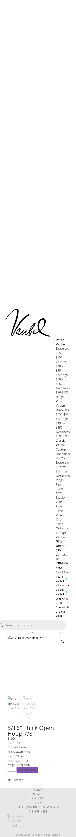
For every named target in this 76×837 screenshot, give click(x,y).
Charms (61, 467)
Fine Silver (59, 486)
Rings (60, 397)
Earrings (62, 471)
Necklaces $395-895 (63, 434)
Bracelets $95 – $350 (62, 352)
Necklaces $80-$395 (63, 390)
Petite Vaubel (60, 342)
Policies (38, 798)
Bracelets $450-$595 (63, 412)
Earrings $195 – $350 (62, 423)
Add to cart (27, 770)
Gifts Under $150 (60, 545)
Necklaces (63, 476)
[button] (62, 641)
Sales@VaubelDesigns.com (38, 807)
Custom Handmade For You (63, 453)
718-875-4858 (62, 565)
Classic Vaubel (60, 443)
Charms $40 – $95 (61, 366)
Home (38, 790)
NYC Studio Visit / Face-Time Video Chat (60, 506)
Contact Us (62, 607)
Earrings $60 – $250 (62, 379)
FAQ (38, 803)
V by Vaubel (60, 403)
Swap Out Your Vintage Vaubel (62, 530)
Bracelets (62, 462)
